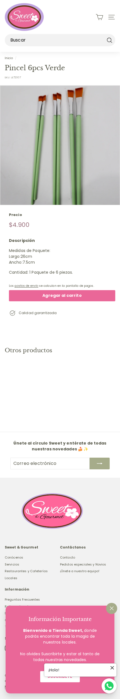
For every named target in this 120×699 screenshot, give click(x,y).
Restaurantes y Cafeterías (26, 571)
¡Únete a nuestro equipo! (79, 571)
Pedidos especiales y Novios (83, 564)
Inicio (9, 58)
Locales (11, 578)
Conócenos (14, 557)
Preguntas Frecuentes (22, 599)
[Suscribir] (100, 463)
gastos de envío (26, 286)
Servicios (12, 564)
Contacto (67, 557)
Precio (15, 214)
